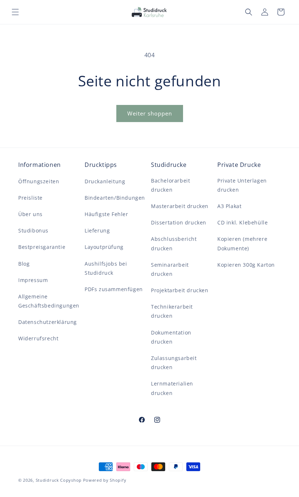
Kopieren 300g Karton (246, 264)
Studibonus (33, 230)
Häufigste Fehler (106, 214)
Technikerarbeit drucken (172, 311)
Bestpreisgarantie (41, 246)
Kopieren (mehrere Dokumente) (242, 243)
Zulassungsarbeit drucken (174, 363)
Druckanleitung (105, 181)
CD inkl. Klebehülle (242, 222)
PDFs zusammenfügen (114, 289)
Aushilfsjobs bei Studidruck (106, 268)
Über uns (30, 214)
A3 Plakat (229, 206)
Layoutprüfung (104, 246)
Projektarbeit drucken (180, 290)
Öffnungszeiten (38, 181)
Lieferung (97, 230)
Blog (24, 263)
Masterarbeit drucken (180, 206)
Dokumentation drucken (171, 337)
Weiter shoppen (149, 113)
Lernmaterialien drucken (172, 388)
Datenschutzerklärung (47, 321)
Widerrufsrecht (38, 338)
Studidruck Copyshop (59, 480)
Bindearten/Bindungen (115, 197)
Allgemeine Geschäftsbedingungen (48, 301)
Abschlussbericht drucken (174, 243)
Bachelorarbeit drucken (170, 185)
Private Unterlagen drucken (242, 185)
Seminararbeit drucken (170, 269)
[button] (15, 12)
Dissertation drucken (178, 222)
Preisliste (30, 197)
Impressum (33, 280)
